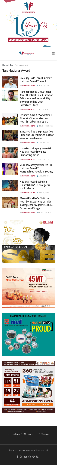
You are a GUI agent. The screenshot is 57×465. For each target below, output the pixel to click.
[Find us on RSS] (37, 457)
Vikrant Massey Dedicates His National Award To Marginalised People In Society (36, 168)
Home (5, 65)
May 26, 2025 (43, 193)
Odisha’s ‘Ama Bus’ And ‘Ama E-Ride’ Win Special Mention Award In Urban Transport (37, 118)
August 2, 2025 (44, 142)
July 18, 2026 (43, 109)
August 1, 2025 (44, 159)
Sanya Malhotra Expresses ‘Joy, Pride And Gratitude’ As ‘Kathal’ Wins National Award (37, 135)
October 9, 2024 (44, 212)
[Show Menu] (53, 53)
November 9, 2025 (45, 126)
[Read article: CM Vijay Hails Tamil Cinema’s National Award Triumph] (10, 82)
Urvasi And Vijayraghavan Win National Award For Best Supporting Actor (36, 152)
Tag (11, 65)
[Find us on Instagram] (29, 457)
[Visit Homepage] (26, 53)
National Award (21, 65)
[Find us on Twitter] (21, 457)
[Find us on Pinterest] (33, 457)
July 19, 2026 (43, 85)
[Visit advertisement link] (28, 23)
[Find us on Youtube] (25, 457)
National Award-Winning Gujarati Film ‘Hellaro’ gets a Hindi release (35, 185)
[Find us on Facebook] (17, 457)
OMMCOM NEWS (28, 85)
